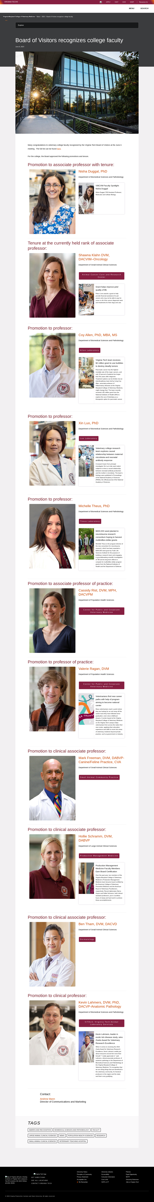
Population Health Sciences (80, 1136)
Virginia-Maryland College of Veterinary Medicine (19, 16)
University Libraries (107, 1172)
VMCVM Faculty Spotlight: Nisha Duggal (107, 187)
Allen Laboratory (89, 350)
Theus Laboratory (90, 521)
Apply (108, 2)
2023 (44, 16)
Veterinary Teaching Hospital (72, 1141)
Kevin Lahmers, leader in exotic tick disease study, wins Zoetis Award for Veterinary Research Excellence (109, 1038)
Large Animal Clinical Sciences (42, 1136)
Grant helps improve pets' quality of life (107, 288)
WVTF (128, 1177)
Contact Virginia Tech (42, 1183)
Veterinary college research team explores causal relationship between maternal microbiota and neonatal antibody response (109, 454)
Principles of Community (84, 1174)
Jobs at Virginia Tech (132, 1182)
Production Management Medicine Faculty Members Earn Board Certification (108, 868)
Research (100, 1136)
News (39, 16)
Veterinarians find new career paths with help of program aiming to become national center (109, 700)
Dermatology (87, 939)
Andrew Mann (47, 1099)
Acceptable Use (82, 1179)
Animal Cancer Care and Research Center (101, 276)
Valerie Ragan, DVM (94, 669)
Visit (116, 2)
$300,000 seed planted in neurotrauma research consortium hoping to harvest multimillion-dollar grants (109, 535)
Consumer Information (108, 1177)
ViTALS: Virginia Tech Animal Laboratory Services (101, 1023)
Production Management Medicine (99, 856)
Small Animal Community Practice (99, 777)
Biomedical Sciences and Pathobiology (71, 1130)
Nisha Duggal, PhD (93, 171)
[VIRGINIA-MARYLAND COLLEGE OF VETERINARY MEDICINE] (22, 8)
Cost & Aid (104, 1179)
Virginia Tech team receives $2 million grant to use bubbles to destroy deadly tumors (109, 363)
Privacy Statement (82, 1177)
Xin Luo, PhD (88, 423)
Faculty (96, 1130)
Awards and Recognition (40, 1130)
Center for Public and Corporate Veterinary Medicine (101, 611)
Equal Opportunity (131, 1174)
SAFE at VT (105, 1182)
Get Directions (38, 1177)
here (59, 149)
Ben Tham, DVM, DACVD (98, 924)
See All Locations (40, 1180)
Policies (128, 1172)
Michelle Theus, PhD (94, 506)
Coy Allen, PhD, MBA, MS (98, 335)
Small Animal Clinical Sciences (42, 1141)
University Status (82, 1172)
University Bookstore (132, 1179)
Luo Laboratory (88, 438)
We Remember (83, 1182)
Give (124, 2)
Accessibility (105, 1174)
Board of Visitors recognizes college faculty (60, 16)
